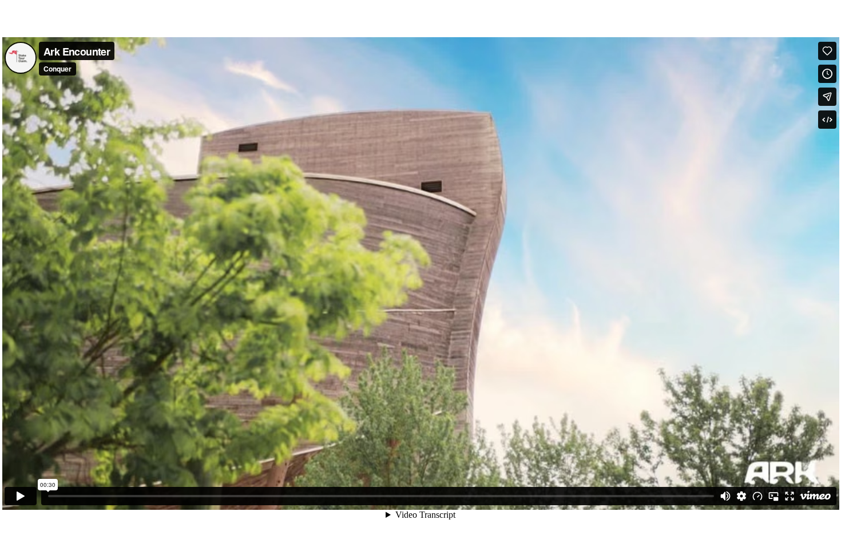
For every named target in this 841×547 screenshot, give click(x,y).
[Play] (21, 496)
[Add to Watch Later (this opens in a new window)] (827, 74)
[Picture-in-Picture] (773, 496)
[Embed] (827, 119)
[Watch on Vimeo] (815, 496)
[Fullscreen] (789, 496)
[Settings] (741, 496)
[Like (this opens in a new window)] (827, 51)
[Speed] (757, 496)
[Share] (827, 97)
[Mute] (725, 496)
